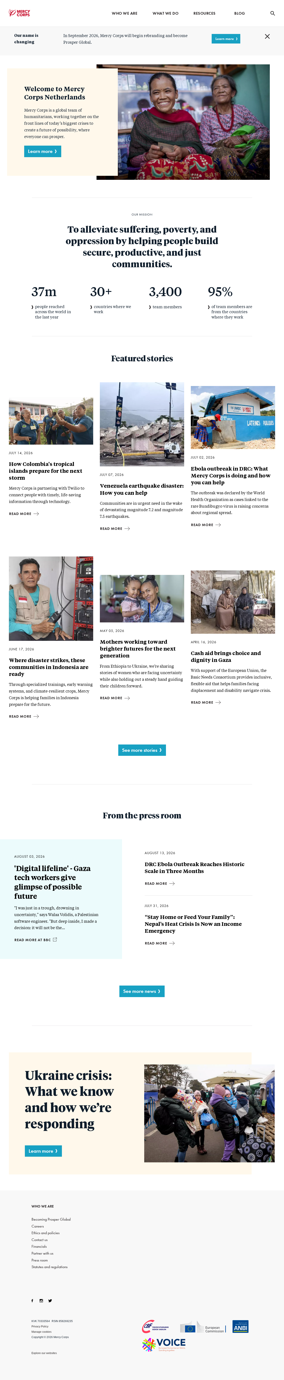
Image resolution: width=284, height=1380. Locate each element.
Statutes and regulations (49, 1267)
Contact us (39, 1239)
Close (267, 36)
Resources (204, 13)
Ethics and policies (45, 1233)
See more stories (139, 750)
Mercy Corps (19, 13)
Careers (38, 1226)
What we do (165, 13)
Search (272, 13)
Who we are (124, 13)
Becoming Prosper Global (51, 1219)
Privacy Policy (40, 1326)
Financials (39, 1246)
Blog (239, 13)
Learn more (224, 38)
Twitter (50, 1300)
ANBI (240, 1326)
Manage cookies (41, 1331)
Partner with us (42, 1253)
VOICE (164, 1345)
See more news (139, 991)
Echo (206, 1326)
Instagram (41, 1300)
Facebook (32, 1300)
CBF (160, 1326)
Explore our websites (44, 1353)
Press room (40, 1260)
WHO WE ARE (43, 1206)
